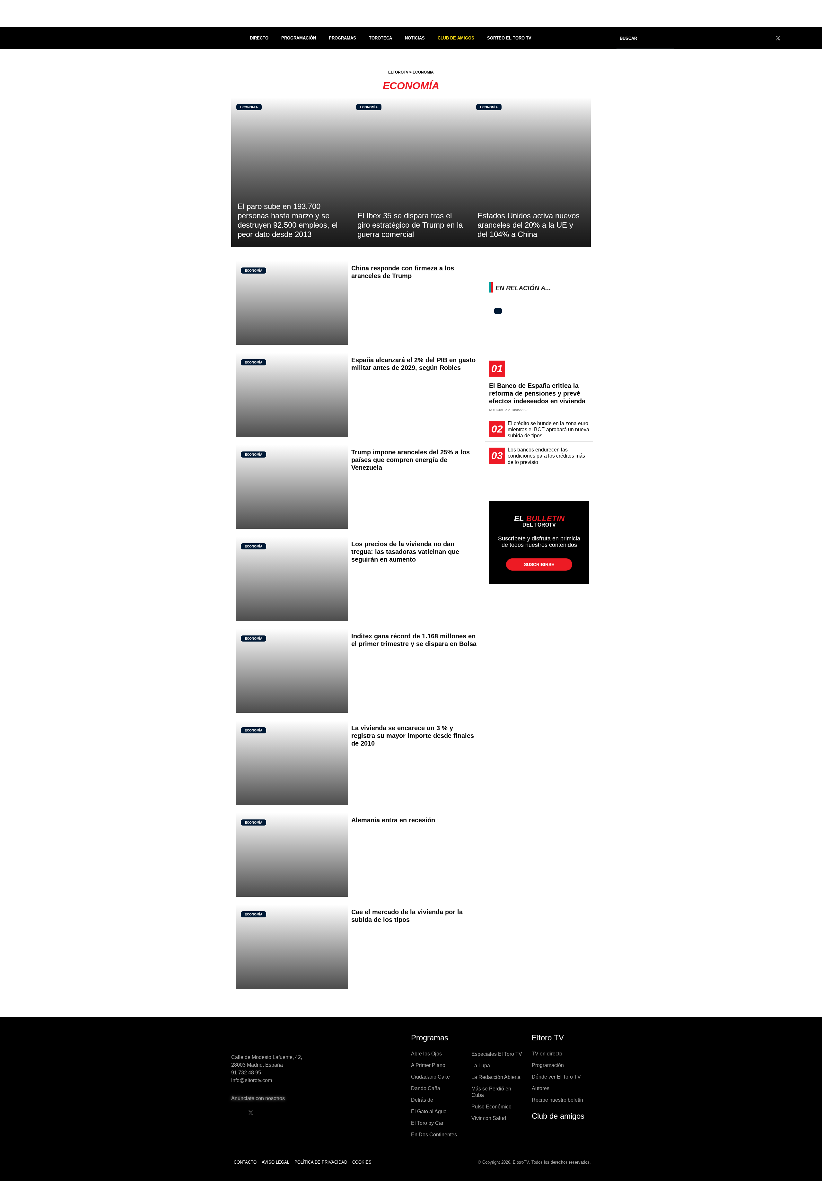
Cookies (362, 1162)
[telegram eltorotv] (300, 1112)
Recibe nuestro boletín (557, 1100)
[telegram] (814, 38)
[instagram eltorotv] (283, 1112)
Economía (249, 107)
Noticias (415, 38)
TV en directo (547, 1053)
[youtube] (790, 38)
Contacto (245, 1162)
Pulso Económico (491, 1106)
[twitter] (778, 38)
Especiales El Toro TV (496, 1054)
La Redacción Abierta (495, 1077)
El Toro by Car (427, 1123)
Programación (298, 38)
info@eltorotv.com (251, 1080)
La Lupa (480, 1065)
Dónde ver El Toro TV (556, 1077)
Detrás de (422, 1100)
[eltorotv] (274, 1039)
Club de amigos (558, 1116)
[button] (632, 38)
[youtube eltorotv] (267, 1112)
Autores (540, 1088)
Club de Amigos (456, 38)
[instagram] (802, 38)
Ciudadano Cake (430, 1077)
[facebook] (766, 38)
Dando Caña (425, 1088)
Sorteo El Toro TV (509, 38)
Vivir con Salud (488, 1118)
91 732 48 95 (246, 1072)
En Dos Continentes (434, 1134)
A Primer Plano (428, 1065)
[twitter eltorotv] (251, 1112)
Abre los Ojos (426, 1053)
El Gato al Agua (429, 1111)
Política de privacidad (320, 1162)
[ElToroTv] (411, 14)
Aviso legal (275, 1162)
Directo (259, 38)
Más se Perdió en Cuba (491, 1092)
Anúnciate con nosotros (258, 1098)
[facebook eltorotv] (234, 1112)
